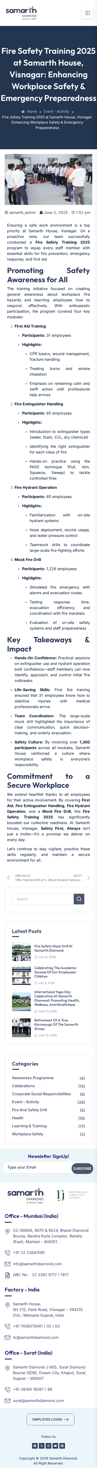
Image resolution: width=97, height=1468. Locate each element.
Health (18, 1118)
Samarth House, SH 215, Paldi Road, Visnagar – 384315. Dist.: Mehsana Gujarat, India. (48, 1310)
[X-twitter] (41, 1446)
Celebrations (23, 1085)
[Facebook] (35, 1446)
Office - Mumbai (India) (31, 1216)
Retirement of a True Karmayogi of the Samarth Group (56, 1024)
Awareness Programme (32, 1077)
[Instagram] (48, 1446)
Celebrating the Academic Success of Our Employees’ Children (55, 972)
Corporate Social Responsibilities (41, 1093)
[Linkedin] (62, 1446)
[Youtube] (55, 1446)
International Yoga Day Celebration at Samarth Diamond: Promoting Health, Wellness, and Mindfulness (57, 998)
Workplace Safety (27, 1134)
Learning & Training (29, 1126)
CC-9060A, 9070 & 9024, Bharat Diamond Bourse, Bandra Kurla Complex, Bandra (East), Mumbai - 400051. (51, 1236)
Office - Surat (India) (29, 1352)
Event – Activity (25, 1101)
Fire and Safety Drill (29, 1109)
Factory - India (22, 1289)
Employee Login (47, 1419)
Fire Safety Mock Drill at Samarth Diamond (53, 948)
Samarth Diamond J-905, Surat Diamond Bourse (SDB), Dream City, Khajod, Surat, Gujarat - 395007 (49, 1373)
